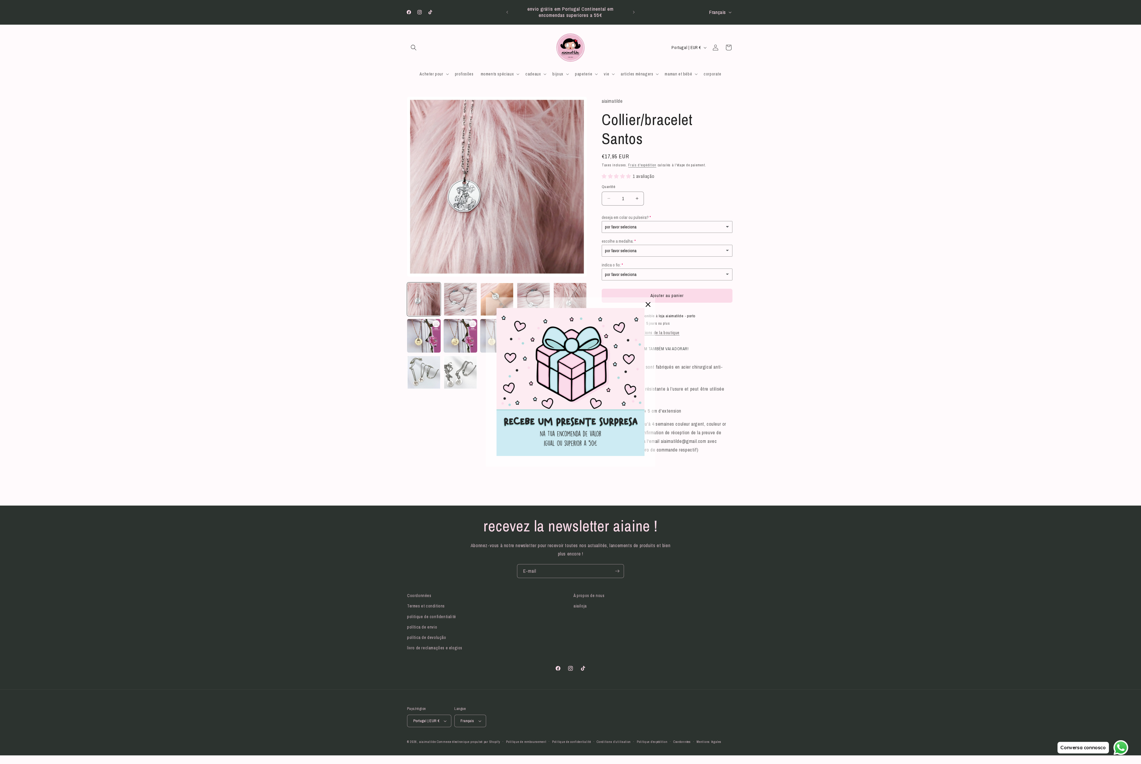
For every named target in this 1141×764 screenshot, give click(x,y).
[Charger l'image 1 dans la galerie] (424, 299)
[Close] (648, 304)
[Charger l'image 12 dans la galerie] (460, 372)
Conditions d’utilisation (614, 742)
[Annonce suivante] (633, 12)
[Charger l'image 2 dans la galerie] (460, 299)
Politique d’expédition (652, 742)
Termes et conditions (426, 606)
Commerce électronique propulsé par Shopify (468, 742)
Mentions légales (708, 742)
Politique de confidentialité (571, 742)
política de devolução (426, 637)
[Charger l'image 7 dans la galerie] (460, 336)
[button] (413, 47)
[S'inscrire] (617, 571)
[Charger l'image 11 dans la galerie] (424, 372)
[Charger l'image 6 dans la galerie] (424, 336)
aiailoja (580, 606)
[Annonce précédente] (507, 12)
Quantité (608, 186)
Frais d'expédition (642, 165)
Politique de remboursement (526, 742)
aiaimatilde (427, 742)
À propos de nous (589, 595)
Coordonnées (419, 595)
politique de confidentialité (431, 616)
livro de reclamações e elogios (434, 648)
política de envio (422, 627)
